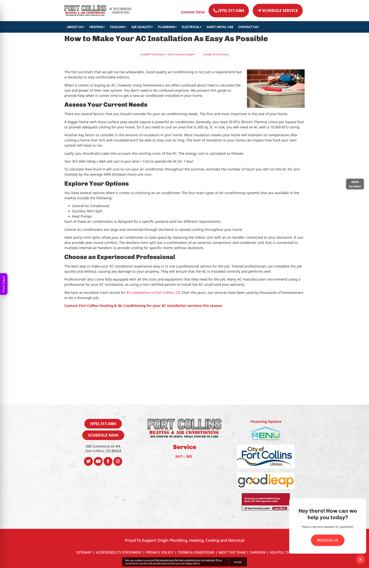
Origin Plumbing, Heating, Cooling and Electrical (200, 540)
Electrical (191, 27)
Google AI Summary (216, 54)
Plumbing (166, 27)
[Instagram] (117, 461)
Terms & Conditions (196, 552)
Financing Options (265, 421)
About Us (74, 27)
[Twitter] (88, 461)
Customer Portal (193, 12)
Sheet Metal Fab (220, 27)
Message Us (328, 540)
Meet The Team (232, 552)
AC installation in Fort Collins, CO (153, 292)
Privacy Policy (160, 552)
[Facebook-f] (108, 461)
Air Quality (141, 27)
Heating (96, 27)
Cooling (117, 27)
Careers (257, 552)
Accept (238, 562)
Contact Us (247, 27)
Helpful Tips (281, 552)
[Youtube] (98, 461)
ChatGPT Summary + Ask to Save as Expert (167, 54)
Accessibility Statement (119, 552)
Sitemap (84, 552)
